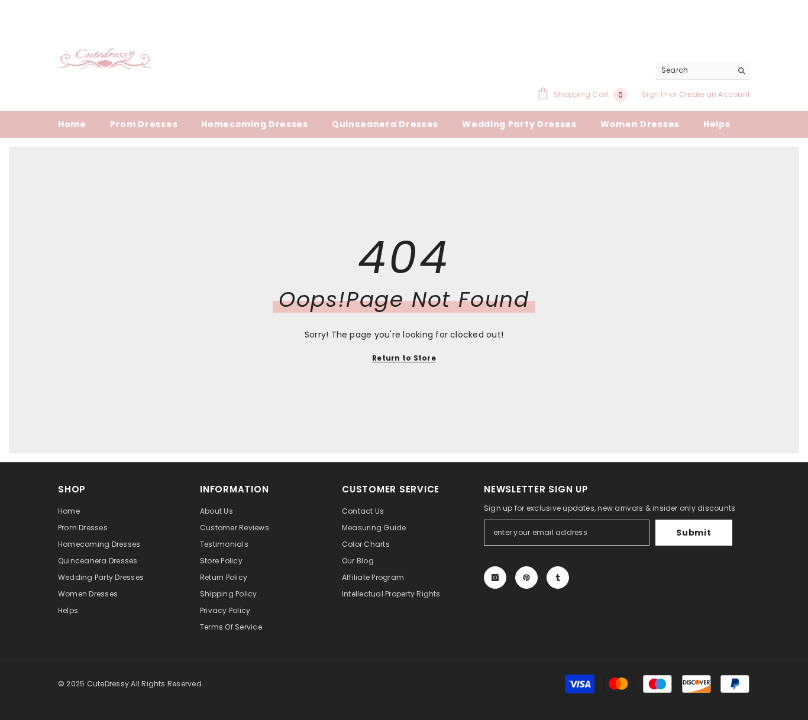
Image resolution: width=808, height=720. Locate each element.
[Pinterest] (526, 577)
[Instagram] (495, 577)
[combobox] (693, 70)
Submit (693, 533)
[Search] (702, 70)
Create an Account (714, 94)
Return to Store (404, 358)
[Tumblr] (558, 577)
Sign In (656, 94)
